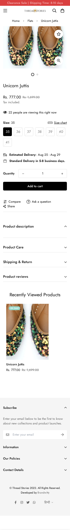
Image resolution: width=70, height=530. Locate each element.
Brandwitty (43, 492)
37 (29, 131)
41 (7, 142)
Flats (30, 21)
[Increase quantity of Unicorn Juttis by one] (62, 173)
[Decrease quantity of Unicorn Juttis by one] (23, 173)
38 (40, 131)
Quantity (9, 173)
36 (18, 131)
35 (8, 131)
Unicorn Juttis (15, 364)
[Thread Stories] (35, 11)
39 (50, 131)
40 (61, 131)
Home (16, 21)
